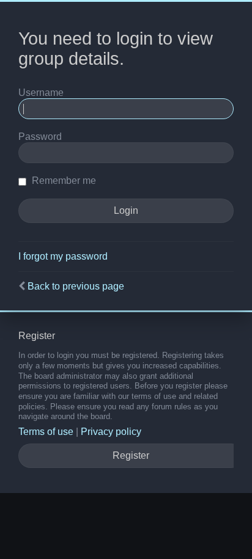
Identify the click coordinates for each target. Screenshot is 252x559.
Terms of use (45, 431)
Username (41, 92)
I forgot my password (63, 256)
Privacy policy (111, 431)
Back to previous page (76, 286)
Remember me (62, 180)
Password (40, 136)
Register (131, 455)
